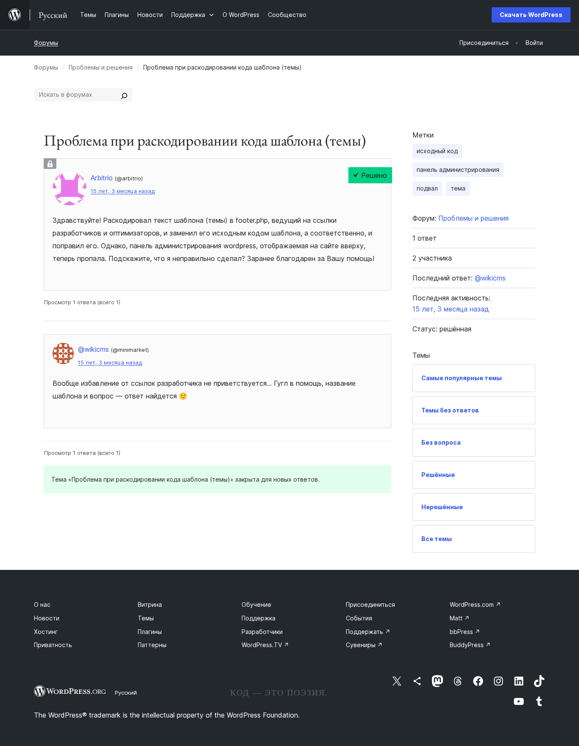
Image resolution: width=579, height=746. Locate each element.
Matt (460, 618)
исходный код (437, 150)
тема (458, 188)
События (359, 618)
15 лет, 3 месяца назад (123, 191)
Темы (146, 618)
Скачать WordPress (531, 14)
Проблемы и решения (101, 67)
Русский (126, 692)
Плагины (150, 631)
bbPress (465, 631)
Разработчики (262, 631)
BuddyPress (470, 644)
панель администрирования (458, 169)
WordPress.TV (265, 644)
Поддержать (368, 631)
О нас (42, 604)
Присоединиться (370, 604)
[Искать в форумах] (124, 94)
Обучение (256, 604)
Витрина (150, 604)
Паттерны (152, 644)
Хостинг (46, 631)
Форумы (46, 42)
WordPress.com (475, 604)
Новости (46, 618)
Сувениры (364, 644)
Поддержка (259, 618)
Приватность (53, 644)
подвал (427, 188)
